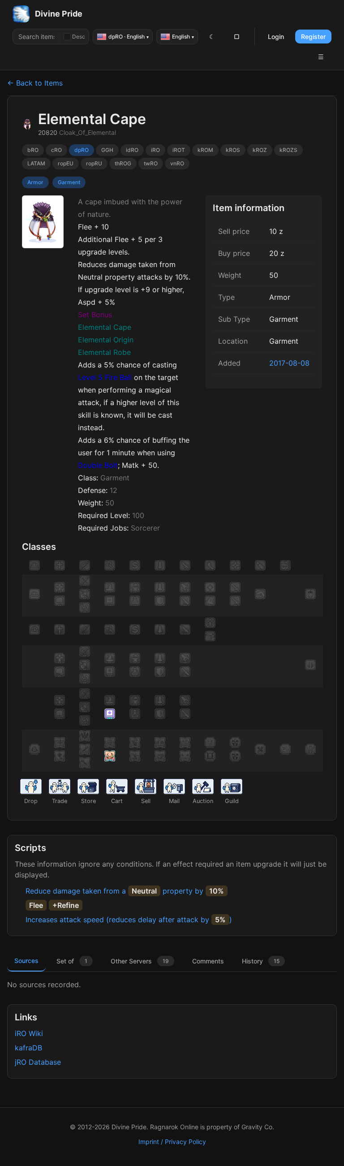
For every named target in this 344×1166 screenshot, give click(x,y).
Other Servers (140, 961)
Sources (26, 960)
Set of (71, 961)
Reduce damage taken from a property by (125, 890)
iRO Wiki (29, 1033)
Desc (78, 36)
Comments (208, 961)
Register (313, 36)
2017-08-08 (289, 362)
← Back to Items (35, 82)
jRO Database (38, 1062)
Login (276, 36)
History (261, 961)
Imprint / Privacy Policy (172, 1141)
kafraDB (28, 1047)
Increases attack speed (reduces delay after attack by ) (129, 919)
